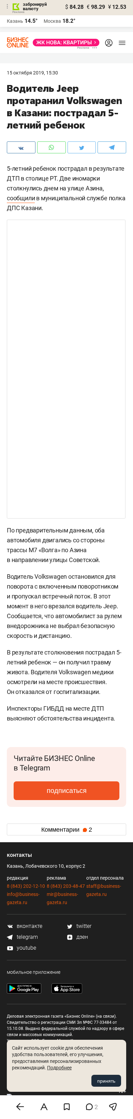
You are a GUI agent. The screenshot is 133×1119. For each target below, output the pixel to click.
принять (106, 1081)
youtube (25, 948)
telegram (26, 937)
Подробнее (59, 1067)
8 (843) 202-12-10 (26, 886)
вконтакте (28, 926)
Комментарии (66, 829)
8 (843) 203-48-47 (66, 886)
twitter (83, 926)
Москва (52, 21)
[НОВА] (64, 42)
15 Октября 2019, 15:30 (32, 72)
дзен (81, 937)
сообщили (21, 198)
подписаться (67, 790)
